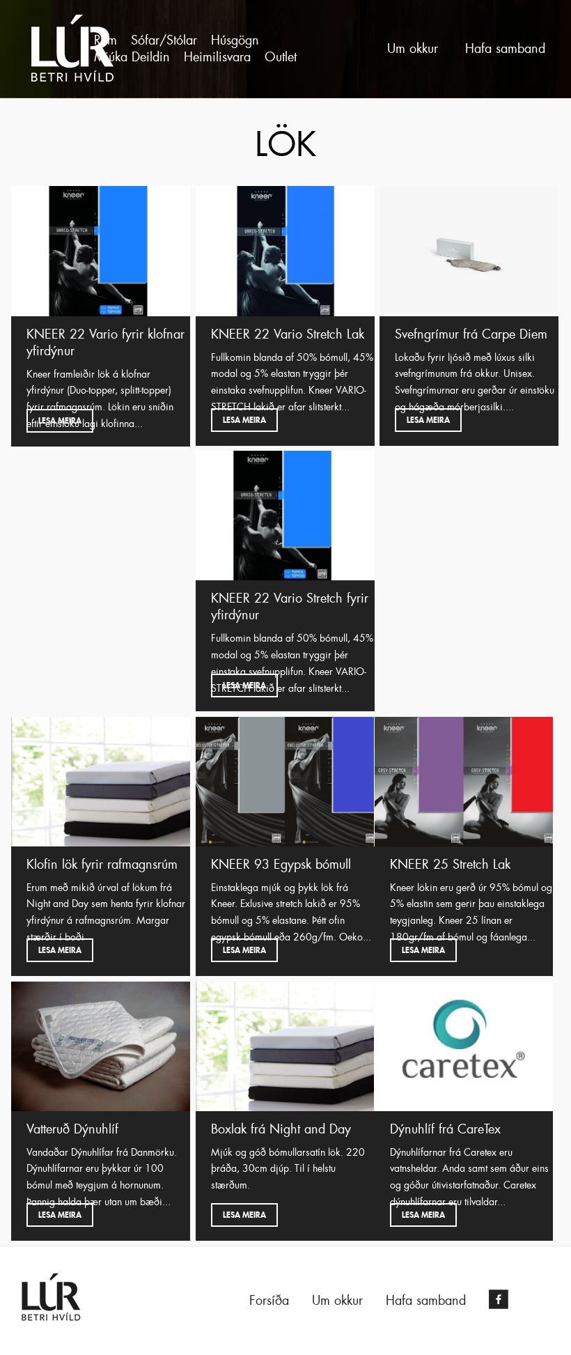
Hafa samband (505, 48)
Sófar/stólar (164, 40)
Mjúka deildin (132, 57)
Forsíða (269, 1300)
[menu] (216, 48)
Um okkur (412, 48)
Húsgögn (235, 40)
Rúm (105, 40)
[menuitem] (105, 40)
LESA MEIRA (59, 420)
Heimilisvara (217, 57)
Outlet (281, 57)
